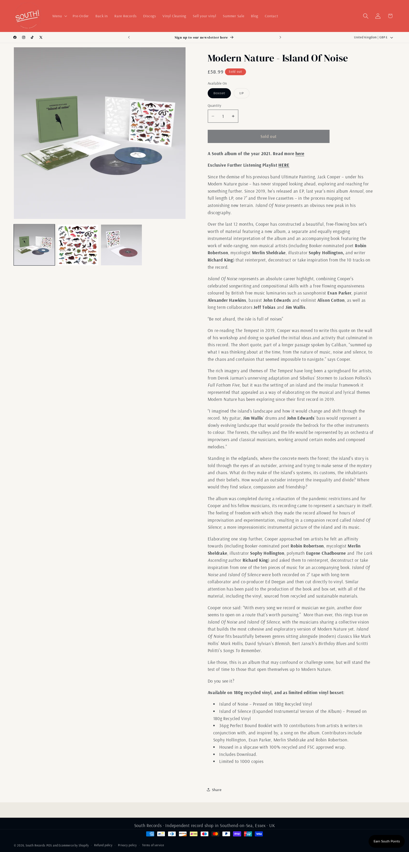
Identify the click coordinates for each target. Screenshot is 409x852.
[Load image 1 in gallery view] (34, 245)
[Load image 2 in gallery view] (78, 245)
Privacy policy (127, 845)
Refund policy (103, 845)
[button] (59, 16)
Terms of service (153, 845)
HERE (283, 165)
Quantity (215, 105)
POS (49, 845)
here (299, 153)
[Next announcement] (280, 37)
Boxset (222, 94)
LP (244, 94)
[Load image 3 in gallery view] (121, 245)
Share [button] (217, 789)
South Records (35, 845)
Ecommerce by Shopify (74, 845)
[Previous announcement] (129, 37)
